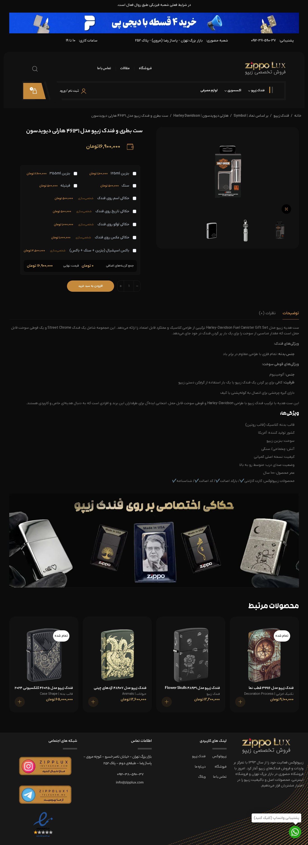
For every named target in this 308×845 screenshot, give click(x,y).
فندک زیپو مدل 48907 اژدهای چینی (120, 688)
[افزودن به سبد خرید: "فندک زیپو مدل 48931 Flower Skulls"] (167, 702)
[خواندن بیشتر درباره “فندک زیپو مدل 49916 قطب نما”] (240, 702)
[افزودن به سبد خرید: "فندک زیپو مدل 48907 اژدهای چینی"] (93, 702)
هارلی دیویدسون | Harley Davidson (200, 116)
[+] (120, 286)
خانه (297, 116)
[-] (137, 286)
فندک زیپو (281, 116)
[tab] (290, 313)
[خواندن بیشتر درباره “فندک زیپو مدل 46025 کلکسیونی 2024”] (20, 702)
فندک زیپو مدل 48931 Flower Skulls (192, 688)
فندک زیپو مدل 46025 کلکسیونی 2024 (44, 688)
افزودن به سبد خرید (90, 286)
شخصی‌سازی (85, 198)
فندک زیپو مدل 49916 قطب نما (271, 688)
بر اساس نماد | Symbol (251, 116)
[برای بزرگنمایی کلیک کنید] (286, 209)
